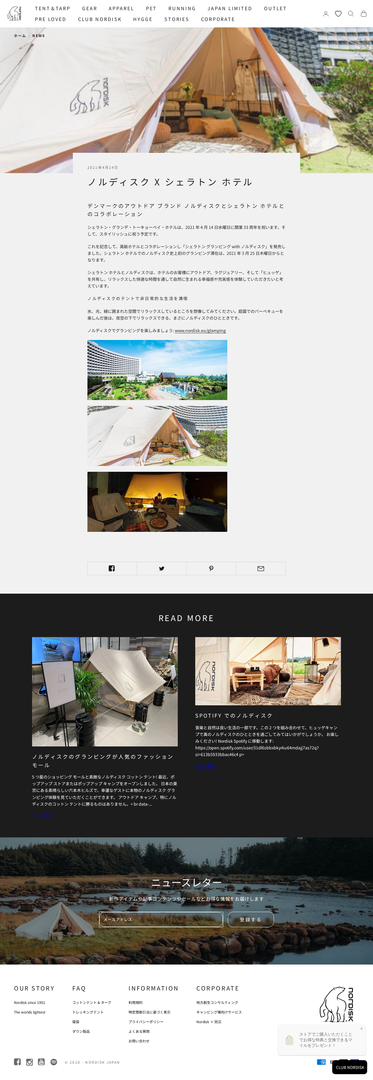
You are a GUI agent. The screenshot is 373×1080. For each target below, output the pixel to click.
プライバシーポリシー (146, 1021)
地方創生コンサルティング (217, 1002)
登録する (251, 919)
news (38, 35)
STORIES (176, 18)
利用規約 (135, 1002)
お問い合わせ (139, 1040)
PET (151, 8)
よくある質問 (139, 1031)
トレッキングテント (88, 1011)
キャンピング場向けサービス (219, 1011)
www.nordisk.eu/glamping (200, 330)
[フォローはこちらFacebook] (18, 1062)
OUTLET (275, 8)
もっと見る (42, 815)
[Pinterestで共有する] (211, 568)
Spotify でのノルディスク (234, 715)
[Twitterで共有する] (161, 568)
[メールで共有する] (261, 568)
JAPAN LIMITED (229, 8)
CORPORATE (218, 18)
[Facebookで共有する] (112, 568)
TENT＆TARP (53, 8)
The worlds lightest (29, 1011)
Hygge (142, 18)
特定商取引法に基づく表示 (149, 1011)
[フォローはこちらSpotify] (54, 1062)
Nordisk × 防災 (208, 1021)
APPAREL (121, 8)
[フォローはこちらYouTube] (42, 1062)
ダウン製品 (81, 1031)
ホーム (20, 35)
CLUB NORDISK (100, 18)
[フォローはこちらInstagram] (30, 1062)
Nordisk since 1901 (29, 1002)
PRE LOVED (50, 18)
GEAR (89, 8)
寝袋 (75, 1021)
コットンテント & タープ (91, 1002)
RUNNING (182, 8)
